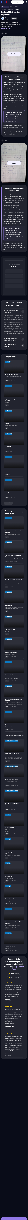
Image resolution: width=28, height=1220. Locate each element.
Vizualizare (14, 54)
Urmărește (14, 18)
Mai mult (7, 503)
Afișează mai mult (6, 28)
